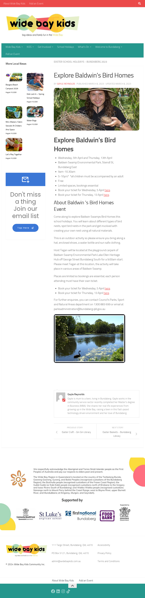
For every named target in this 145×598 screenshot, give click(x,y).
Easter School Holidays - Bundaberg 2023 (80, 61)
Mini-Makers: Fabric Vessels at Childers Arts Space (14, 126)
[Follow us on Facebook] (53, 591)
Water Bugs (32, 120)
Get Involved (44, 46)
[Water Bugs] (35, 112)
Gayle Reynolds (66, 83)
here (107, 190)
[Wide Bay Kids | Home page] (43, 25)
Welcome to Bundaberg (107, 46)
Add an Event (36, 3)
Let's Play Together (14, 154)
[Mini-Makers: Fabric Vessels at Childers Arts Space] (14, 113)
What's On (83, 46)
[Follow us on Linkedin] (58, 591)
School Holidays (65, 46)
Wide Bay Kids (13, 46)
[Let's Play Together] (14, 145)
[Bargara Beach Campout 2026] (14, 78)
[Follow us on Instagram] (63, 591)
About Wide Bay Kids (14, 3)
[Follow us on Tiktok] (68, 591)
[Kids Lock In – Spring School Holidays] (35, 82)
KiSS (29, 46)
